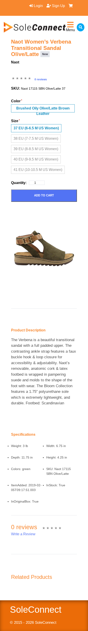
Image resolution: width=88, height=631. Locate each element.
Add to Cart (44, 195)
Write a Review (23, 534)
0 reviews (41, 79)
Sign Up (58, 6)
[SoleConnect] (35, 27)
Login (38, 6)
